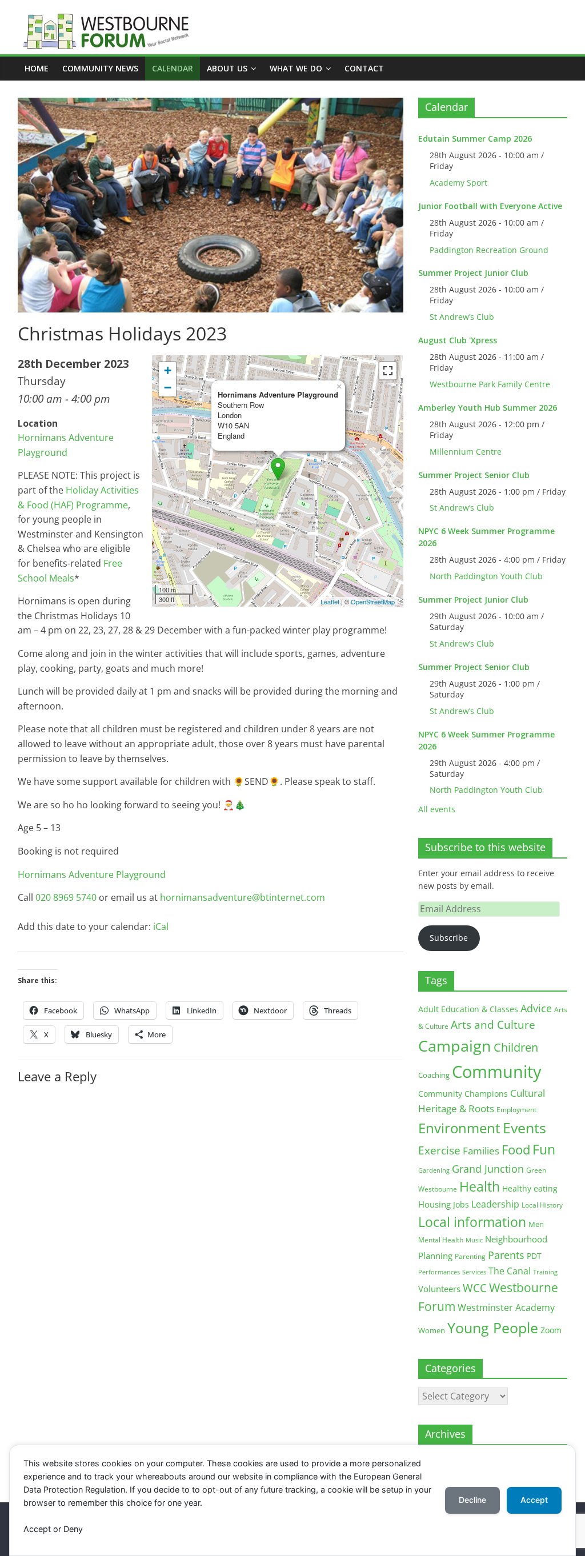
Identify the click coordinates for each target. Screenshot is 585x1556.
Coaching (434, 1075)
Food (516, 1149)
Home (37, 68)
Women (431, 1330)
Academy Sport (458, 182)
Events (524, 1127)
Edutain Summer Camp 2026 (475, 138)
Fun (543, 1149)
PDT (534, 1255)
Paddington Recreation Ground (489, 249)
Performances (439, 1272)
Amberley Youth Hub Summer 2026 (487, 407)
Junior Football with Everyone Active (490, 205)
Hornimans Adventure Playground (92, 874)
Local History (542, 1205)
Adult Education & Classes (468, 1009)
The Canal (509, 1270)
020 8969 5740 (66, 897)
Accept (534, 1500)
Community (497, 1071)
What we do (296, 68)
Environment (459, 1127)
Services (474, 1272)
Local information (472, 1222)
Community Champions (463, 1094)
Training (545, 1272)
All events (436, 809)
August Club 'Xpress (457, 340)
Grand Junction (488, 1169)
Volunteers (439, 1288)
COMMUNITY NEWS (100, 68)
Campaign (454, 1045)
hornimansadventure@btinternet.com (242, 897)
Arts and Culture (493, 1024)
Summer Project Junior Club (473, 272)
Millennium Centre (466, 451)
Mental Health (440, 1240)
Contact (364, 68)
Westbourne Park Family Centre (490, 384)
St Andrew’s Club (462, 316)
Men (536, 1224)
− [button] (167, 387)
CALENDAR (172, 68)
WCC (475, 1288)
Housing (434, 1204)
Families (481, 1150)
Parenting (470, 1256)
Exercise (439, 1150)
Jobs (461, 1204)
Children (516, 1047)
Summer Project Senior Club (474, 475)
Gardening (434, 1170)
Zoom (551, 1330)
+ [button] (167, 370)
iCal (161, 926)
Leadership (495, 1204)
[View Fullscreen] (387, 370)
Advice (536, 1008)
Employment (516, 1109)
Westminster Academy (506, 1307)
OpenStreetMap (373, 601)
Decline (472, 1500)
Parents (506, 1255)
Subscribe (449, 937)
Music (474, 1240)
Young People (492, 1327)
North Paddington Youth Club (486, 576)
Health (479, 1187)
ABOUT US (227, 68)
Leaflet (329, 601)
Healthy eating (530, 1188)
